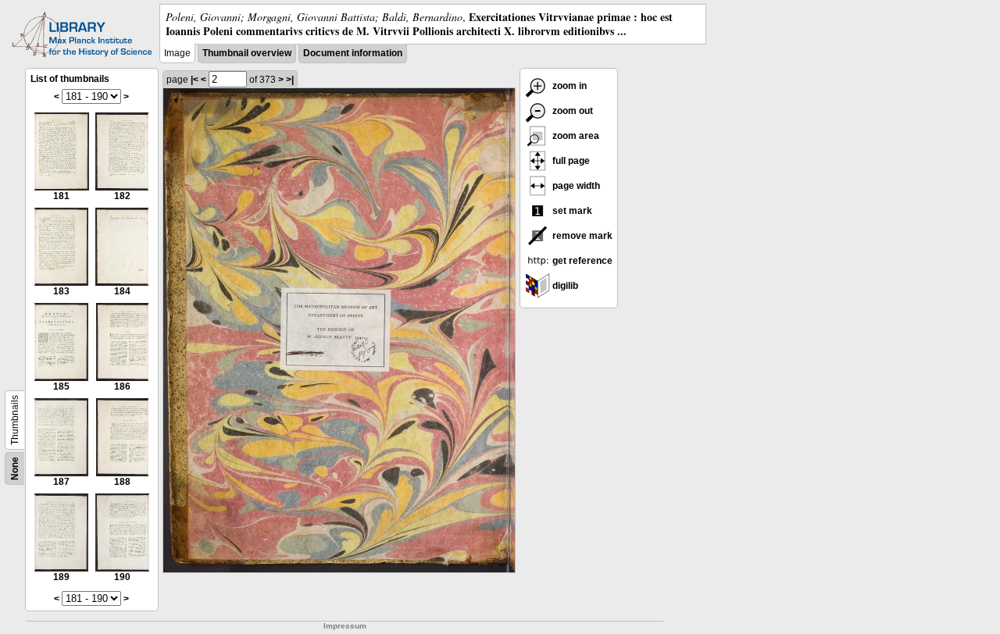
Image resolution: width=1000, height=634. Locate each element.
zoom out (571, 110)
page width (575, 185)
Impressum (344, 626)
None (14, 468)
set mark (571, 210)
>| (290, 79)
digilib (564, 285)
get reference (581, 260)
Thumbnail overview (246, 53)
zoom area (574, 135)
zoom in (568, 85)
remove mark (581, 235)
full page (570, 160)
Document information (352, 53)
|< (194, 79)
